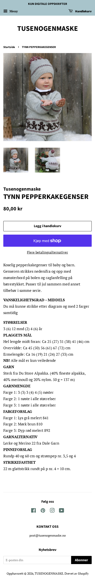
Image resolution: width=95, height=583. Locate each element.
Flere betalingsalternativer (47, 252)
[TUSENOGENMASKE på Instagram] (52, 511)
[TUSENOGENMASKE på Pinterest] (42, 511)
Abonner (81, 560)
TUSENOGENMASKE (47, 28)
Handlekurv (83, 11)
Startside (9, 47)
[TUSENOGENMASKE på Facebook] (33, 511)
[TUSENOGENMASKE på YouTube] (61, 511)
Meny (13, 11)
